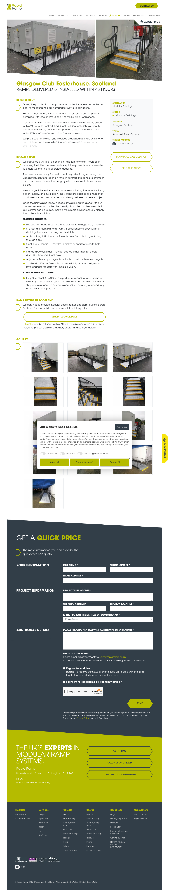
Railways (66, 846)
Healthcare (67, 830)
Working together (117, 838)
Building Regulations (118, 819)
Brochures (114, 823)
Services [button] (90, 15)
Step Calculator (140, 819)
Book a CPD (115, 827)
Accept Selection (84, 462)
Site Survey (43, 835)
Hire (40, 831)
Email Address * (73, 576)
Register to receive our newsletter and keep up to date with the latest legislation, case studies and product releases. (105, 672)
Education (67, 815)
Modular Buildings (126, 116)
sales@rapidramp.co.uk (113, 657)
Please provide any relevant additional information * (98, 630)
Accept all (115, 462)
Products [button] (62, 15)
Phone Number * (120, 565)
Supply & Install (124, 144)
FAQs (82, 882)
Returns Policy (92, 882)
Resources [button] (138, 15)
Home (51, 15)
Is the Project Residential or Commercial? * (92, 615)
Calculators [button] (154, 15)
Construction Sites (70, 850)
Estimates (28, 324)
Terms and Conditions (45, 882)
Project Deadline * (122, 604)
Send (140, 703)
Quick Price (164, 450)
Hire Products (20, 815)
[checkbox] (48, 453)
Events (65, 842)
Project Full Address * (78, 591)
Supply (41, 827)
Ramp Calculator (141, 815)
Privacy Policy (83, 718)
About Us (103, 15)
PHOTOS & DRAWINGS (76, 654)
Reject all (54, 462)
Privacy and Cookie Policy (67, 882)
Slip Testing (43, 819)
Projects (116, 15)
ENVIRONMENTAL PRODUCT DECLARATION (117, 844)
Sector (126, 15)
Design (41, 815)
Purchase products (22, 819)
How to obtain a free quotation (119, 832)
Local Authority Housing (69, 824)
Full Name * (70, 565)
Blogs (112, 815)
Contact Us (77, 15)
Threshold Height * (75, 604)
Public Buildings (69, 819)
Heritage (66, 838)
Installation (43, 823)
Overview (123, 427)
